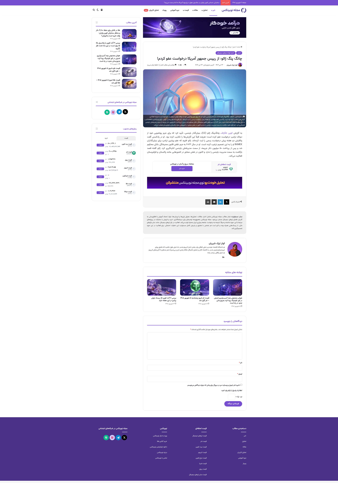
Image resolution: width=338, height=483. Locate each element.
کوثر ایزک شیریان (232, 65)
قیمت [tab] (126, 138)
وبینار (244, 463)
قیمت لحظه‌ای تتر (224, 164)
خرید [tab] (106, 138)
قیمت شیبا (203, 463)
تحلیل (205, 10)
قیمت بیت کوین (201, 447)
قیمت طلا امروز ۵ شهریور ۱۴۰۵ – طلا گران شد (108, 81)
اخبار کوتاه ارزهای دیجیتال (225, 53)
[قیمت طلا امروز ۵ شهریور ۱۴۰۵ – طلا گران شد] (129, 84)
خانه (239, 47)
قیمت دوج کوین (201, 458)
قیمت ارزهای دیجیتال (200, 436)
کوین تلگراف (227, 133)
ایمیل (239, 374)
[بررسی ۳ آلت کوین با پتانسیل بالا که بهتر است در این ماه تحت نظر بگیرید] (129, 47)
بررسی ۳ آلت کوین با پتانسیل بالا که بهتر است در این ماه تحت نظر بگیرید (108, 46)
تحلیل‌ (244, 441)
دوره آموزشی (174, 10)
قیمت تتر (203, 441)
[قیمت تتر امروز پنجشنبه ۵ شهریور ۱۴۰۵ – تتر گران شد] (194, 287)
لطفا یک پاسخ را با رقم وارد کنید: (231, 390)
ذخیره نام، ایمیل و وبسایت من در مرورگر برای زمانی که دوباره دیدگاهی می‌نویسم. (213, 385)
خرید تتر (182, 168)
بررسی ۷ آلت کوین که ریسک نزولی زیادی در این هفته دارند (163, 299)
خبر (214, 10)
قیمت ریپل (203, 469)
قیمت (186, 10)
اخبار (234, 47)
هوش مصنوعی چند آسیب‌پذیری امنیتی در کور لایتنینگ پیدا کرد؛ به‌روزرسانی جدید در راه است (228, 301)
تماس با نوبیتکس (161, 458)
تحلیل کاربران (152, 10)
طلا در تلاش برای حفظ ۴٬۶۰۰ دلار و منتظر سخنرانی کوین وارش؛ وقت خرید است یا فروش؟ (108, 33)
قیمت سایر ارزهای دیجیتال (198, 474)
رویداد (164, 10)
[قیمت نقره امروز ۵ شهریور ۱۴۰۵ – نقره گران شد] (129, 72)
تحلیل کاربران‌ (241, 452)
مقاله (196, 10)
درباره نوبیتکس (162, 452)
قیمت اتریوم (202, 452)
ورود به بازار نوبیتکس (160, 436)
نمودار (100, 145)
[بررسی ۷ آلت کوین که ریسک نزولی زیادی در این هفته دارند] (161, 287)
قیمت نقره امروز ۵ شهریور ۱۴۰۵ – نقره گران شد (108, 70)
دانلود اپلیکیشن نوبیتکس (158, 447)
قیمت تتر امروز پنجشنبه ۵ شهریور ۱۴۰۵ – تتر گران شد (194, 299)
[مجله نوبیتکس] (234, 10)
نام (240, 362)
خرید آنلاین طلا (162, 441)
